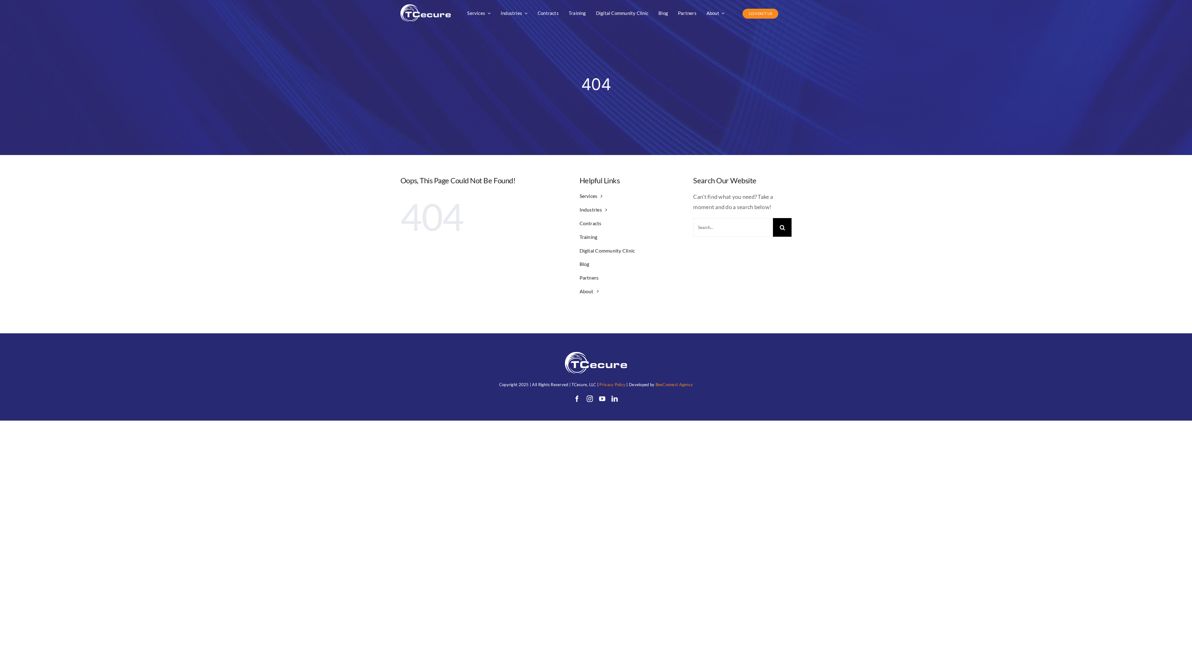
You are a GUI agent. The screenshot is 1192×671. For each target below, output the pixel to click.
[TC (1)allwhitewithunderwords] (425, 7)
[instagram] (590, 399)
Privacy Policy (612, 384)
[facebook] (577, 399)
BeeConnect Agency (674, 384)
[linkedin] (615, 399)
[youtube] (602, 399)
